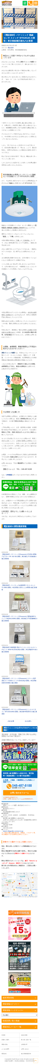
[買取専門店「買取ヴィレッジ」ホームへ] (7, 5)
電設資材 (11, 47)
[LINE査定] (19, 490)
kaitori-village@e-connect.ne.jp (13, 831)
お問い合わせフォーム (19, 793)
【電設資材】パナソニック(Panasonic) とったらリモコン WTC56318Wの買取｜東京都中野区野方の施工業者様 (19, 700)
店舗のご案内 (5, 1039)
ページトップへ (35, 1060)
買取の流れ (5, 1044)
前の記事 (11, 721)
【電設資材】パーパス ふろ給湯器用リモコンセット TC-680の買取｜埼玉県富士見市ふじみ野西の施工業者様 (19, 575)
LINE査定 (25, 3)
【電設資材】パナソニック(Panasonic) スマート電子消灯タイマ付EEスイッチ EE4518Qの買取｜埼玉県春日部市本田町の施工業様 (19, 669)
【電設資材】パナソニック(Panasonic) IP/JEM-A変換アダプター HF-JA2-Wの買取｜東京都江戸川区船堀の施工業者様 (19, 544)
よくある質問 (5, 1049)
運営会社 (4, 1053)
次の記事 (28, 721)
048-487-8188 (20, 786)
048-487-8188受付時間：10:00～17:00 (30, 3)
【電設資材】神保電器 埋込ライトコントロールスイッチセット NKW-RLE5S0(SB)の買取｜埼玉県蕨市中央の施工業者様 (19, 638)
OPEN (35, 3)
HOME (3, 1035)
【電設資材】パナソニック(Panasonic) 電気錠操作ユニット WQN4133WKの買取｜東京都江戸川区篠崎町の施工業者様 (19, 607)
